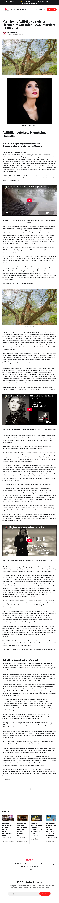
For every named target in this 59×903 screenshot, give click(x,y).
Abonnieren (51, 9)
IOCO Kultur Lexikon (32, 866)
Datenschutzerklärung (47, 864)
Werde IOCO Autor (18, 864)
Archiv (23, 866)
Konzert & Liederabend (8, 18)
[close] (57, 2)
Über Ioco (8, 864)
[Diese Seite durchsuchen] (36, 9)
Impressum (36, 864)
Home (13, 9)
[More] (29, 9)
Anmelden (42, 9)
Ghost (32, 870)
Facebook (28, 864)
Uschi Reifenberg (12, 32)
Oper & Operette (21, 9)
